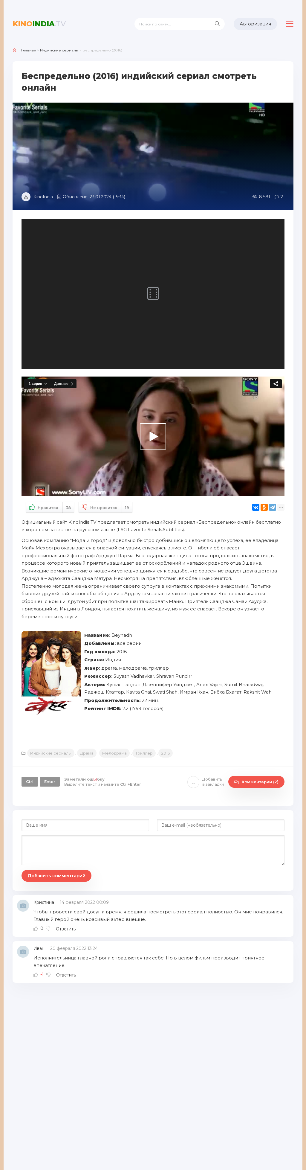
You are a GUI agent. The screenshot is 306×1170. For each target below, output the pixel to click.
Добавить (213, 782)
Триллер (144, 753)
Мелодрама (114, 753)
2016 (165, 753)
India (39, 23)
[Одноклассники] (264, 507)
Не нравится (109, 507)
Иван (39, 948)
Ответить (66, 929)
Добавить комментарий (56, 875)
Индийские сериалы (50, 753)
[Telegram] (272, 507)
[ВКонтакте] (255, 507)
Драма (87, 753)
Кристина (43, 902)
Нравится (54, 507)
